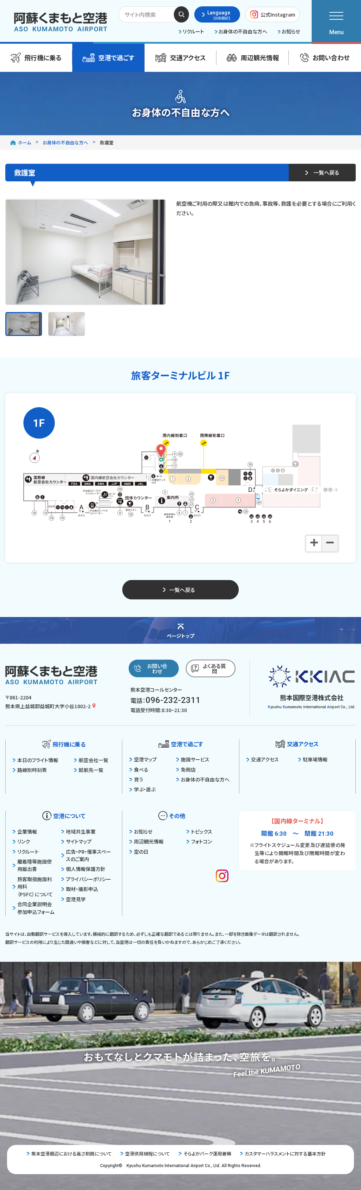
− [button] (330, 543)
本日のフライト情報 (37, 760)
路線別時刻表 (32, 769)
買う (138, 779)
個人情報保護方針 (85, 868)
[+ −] (180, 465)
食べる (141, 769)
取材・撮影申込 (82, 888)
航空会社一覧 (93, 760)
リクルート (28, 851)
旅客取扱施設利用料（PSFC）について (35, 887)
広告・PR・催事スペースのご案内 (88, 855)
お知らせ (143, 831)
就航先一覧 (91, 769)
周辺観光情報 (149, 841)
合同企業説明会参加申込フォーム (35, 908)
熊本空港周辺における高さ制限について (71, 1153)
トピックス (201, 831)
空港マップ (145, 759)
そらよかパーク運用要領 (207, 1153)
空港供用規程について (147, 1153)
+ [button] (314, 543)
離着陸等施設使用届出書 (34, 865)
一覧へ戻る (326, 172)
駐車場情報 (315, 759)
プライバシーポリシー (88, 879)
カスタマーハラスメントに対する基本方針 (285, 1153)
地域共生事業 (81, 831)
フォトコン (201, 841)
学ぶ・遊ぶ (144, 789)
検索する (181, 14)
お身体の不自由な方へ (205, 779)
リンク (23, 841)
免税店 (188, 769)
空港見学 (76, 899)
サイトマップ (79, 841)
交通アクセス (265, 759)
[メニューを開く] (336, 21)
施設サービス (195, 759)
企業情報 (27, 831)
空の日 (141, 851)
